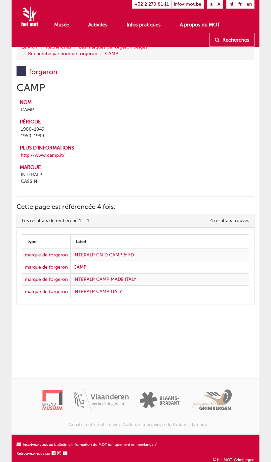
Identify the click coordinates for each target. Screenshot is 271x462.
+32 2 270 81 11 (152, 4)
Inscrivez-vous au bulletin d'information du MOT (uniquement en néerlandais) (89, 445)
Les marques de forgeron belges (113, 47)
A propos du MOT (200, 25)
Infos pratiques (144, 25)
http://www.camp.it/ (43, 155)
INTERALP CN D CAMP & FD (103, 254)
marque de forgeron (46, 254)
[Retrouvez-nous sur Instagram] (59, 453)
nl (231, 4)
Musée (61, 25)
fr (240, 4)
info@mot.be (187, 4)
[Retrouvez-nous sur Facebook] (54, 453)
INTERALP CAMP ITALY (97, 291)
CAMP (111, 53)
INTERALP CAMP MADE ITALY (104, 279)
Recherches (235, 40)
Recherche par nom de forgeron (62, 53)
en (249, 4)
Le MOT (29, 47)
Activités (97, 25)
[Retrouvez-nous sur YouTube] (65, 453)
